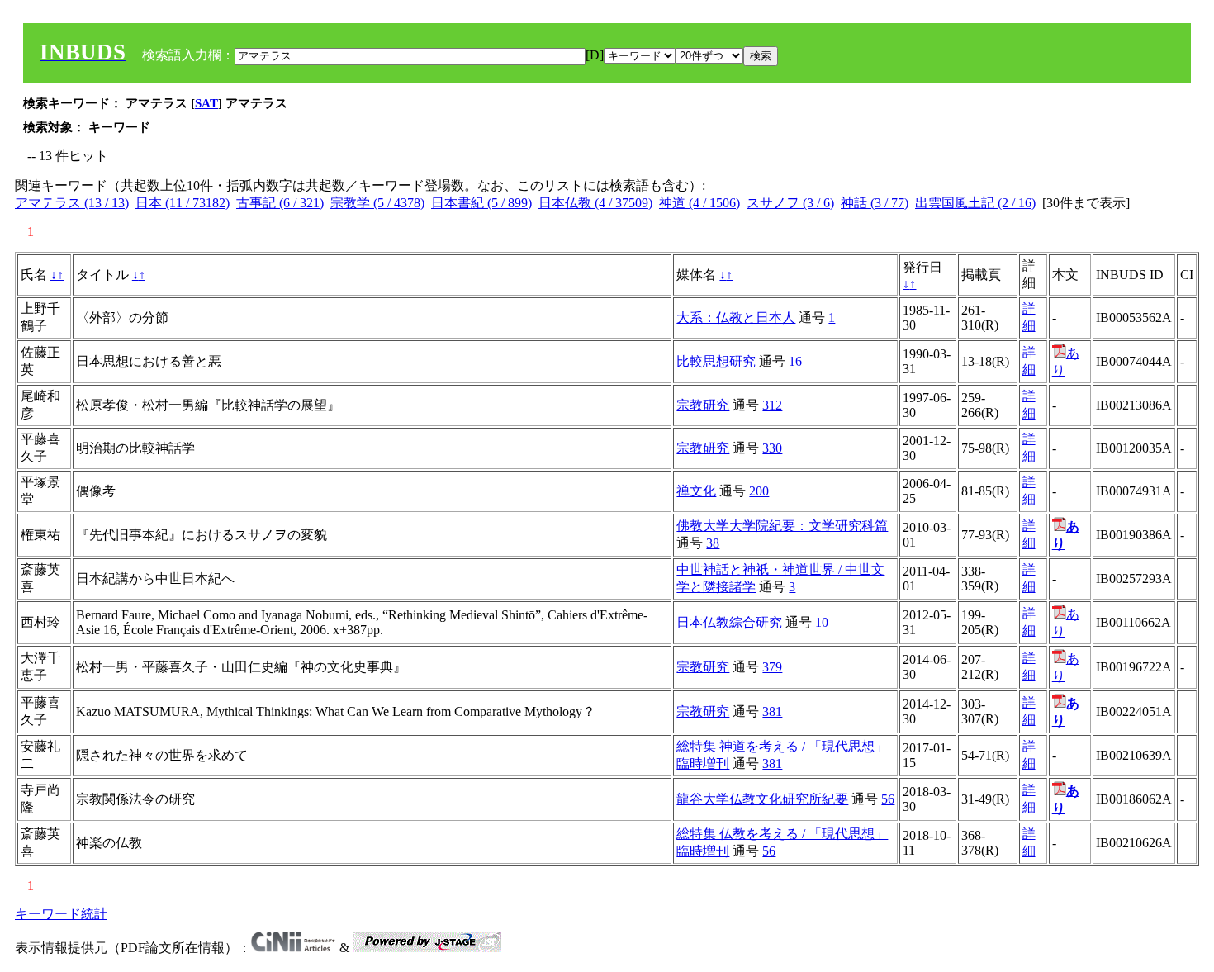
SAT (206, 103)
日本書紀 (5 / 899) (481, 203)
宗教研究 (702, 405)
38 (712, 543)
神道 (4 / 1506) (699, 203)
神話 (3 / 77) (874, 203)
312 (772, 405)
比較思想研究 (716, 361)
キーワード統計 (61, 914)
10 (821, 622)
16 (795, 361)
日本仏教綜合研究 (729, 622)
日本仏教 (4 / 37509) (595, 203)
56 (887, 799)
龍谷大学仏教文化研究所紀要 (762, 799)
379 (772, 667)
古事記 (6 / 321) (280, 203)
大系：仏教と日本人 (735, 318)
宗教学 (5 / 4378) (377, 203)
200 (759, 491)
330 (772, 448)
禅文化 (696, 491)
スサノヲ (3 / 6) (790, 203)
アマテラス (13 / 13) (72, 203)
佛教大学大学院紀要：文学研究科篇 (782, 526)
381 (772, 711)
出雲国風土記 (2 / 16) (975, 203)
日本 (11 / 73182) (182, 203)
